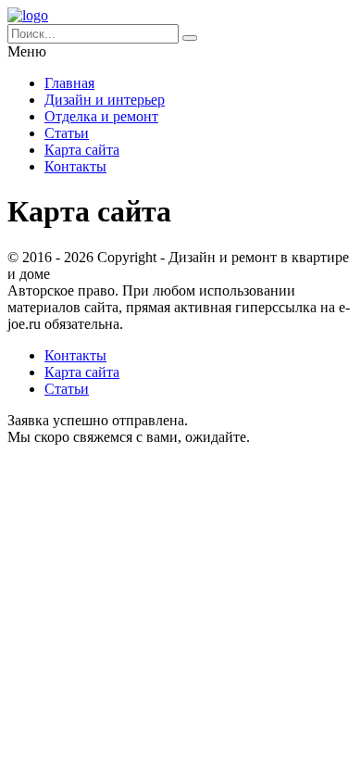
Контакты (75, 166)
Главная (69, 83)
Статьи (66, 133)
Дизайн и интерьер (104, 99)
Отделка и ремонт (101, 116)
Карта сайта (81, 150)
